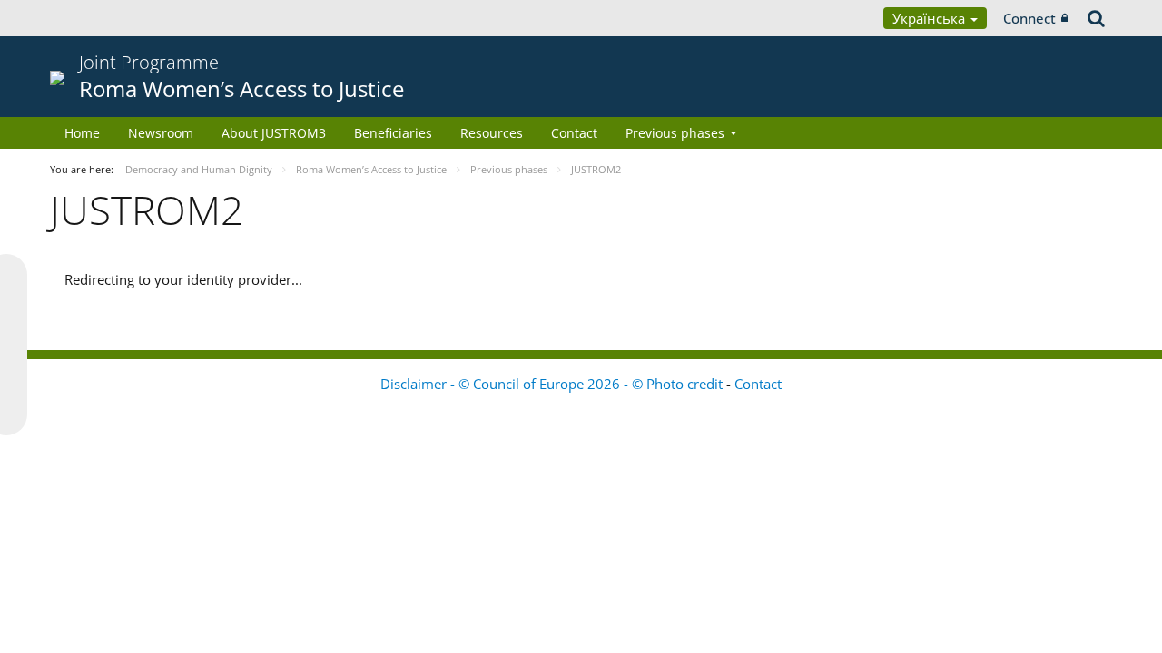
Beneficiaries (393, 132)
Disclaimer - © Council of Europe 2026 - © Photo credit (553, 384)
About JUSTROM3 (274, 132)
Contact (574, 132)
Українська (930, 18)
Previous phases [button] (674, 132)
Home (82, 132)
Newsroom (160, 132)
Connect (1029, 18)
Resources (491, 132)
